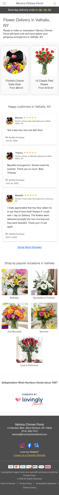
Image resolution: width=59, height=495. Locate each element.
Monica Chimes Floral (29, 3)
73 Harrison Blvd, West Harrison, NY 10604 (29, 427)
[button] (52, 488)
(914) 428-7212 (29, 431)
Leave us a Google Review (29, 455)
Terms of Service (7, 483)
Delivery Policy (29, 487)
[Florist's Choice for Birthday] (10, 155)
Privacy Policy (25, 483)
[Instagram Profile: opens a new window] (22, 445)
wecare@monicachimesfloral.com (29, 434)
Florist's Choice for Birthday (26, 156)
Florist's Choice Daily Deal (25, 121)
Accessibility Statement (46, 483)
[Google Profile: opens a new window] (36, 445)
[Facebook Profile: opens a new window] (29, 445)
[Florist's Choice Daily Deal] (10, 120)
